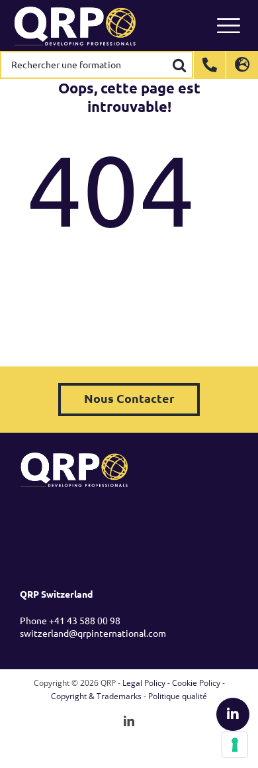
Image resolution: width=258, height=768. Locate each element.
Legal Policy (143, 682)
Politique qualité (177, 696)
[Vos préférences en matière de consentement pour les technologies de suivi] (234, 744)
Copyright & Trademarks (96, 696)
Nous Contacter (129, 398)
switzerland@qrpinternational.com (93, 633)
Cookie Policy (196, 682)
